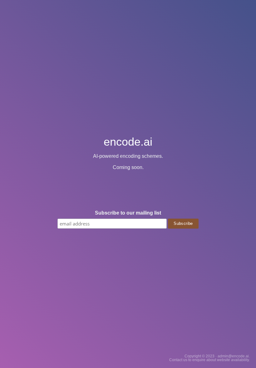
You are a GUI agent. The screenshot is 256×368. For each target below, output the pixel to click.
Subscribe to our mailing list (128, 213)
